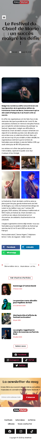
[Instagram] (21, 431)
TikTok (31, 360)
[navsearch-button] (37, 17)
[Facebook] (10, 431)
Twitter (21, 365)
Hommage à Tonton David (24, 286)
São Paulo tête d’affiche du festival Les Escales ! (25, 316)
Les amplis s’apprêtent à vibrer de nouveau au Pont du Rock (26, 332)
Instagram (14, 360)
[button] (4, 17)
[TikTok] (32, 431)
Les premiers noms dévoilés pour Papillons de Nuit (25, 301)
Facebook (21, 354)
